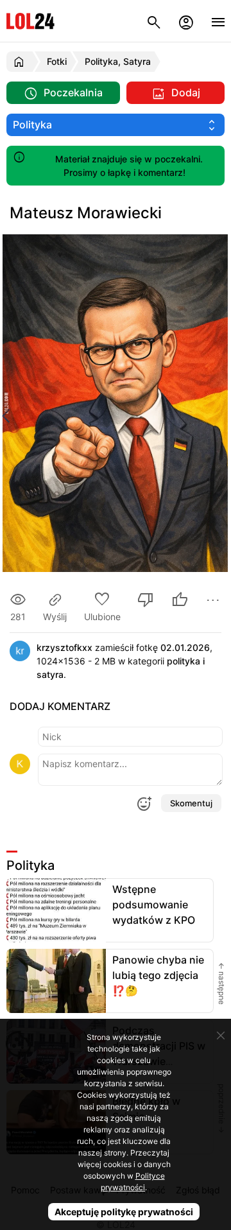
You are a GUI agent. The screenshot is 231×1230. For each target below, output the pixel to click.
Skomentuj (191, 803)
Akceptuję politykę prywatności (124, 1211)
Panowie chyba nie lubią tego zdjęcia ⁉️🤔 (158, 975)
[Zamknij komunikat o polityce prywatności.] (221, 1035)
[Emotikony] (143, 804)
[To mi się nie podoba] (145, 601)
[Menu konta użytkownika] (186, 21)
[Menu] (218, 21)
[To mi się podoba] (179, 601)
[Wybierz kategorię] (115, 125)
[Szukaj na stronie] (154, 21)
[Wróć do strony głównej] (20, 61)
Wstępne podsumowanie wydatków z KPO (153, 904)
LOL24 (30, 21)
